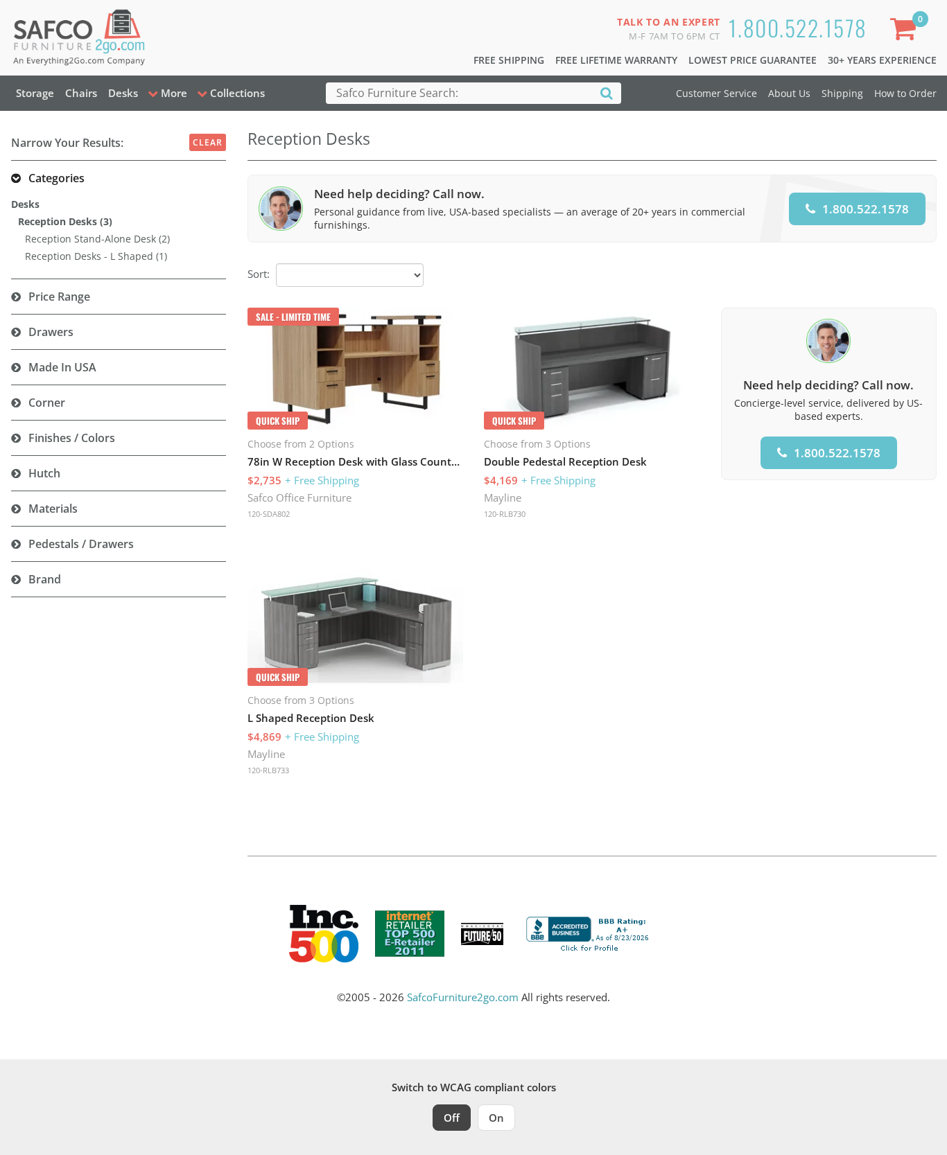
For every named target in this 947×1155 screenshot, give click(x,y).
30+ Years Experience (882, 60)
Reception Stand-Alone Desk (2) (97, 238)
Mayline (502, 497)
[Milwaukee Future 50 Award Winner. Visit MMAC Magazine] (482, 934)
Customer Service (716, 93)
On (496, 1118)
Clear (208, 142)
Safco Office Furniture (299, 497)
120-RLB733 (268, 770)
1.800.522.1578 (798, 27)
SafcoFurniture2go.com (463, 997)
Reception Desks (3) (65, 221)
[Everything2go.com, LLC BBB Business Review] (589, 933)
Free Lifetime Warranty (616, 60)
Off (452, 1118)
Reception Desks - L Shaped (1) (96, 256)
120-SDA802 (268, 514)
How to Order (905, 93)
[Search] (606, 92)
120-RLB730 (504, 514)
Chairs (81, 93)
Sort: (258, 274)
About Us (789, 93)
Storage (35, 93)
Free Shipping (509, 60)
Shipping (842, 93)
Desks (123, 93)
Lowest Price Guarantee (752, 60)
